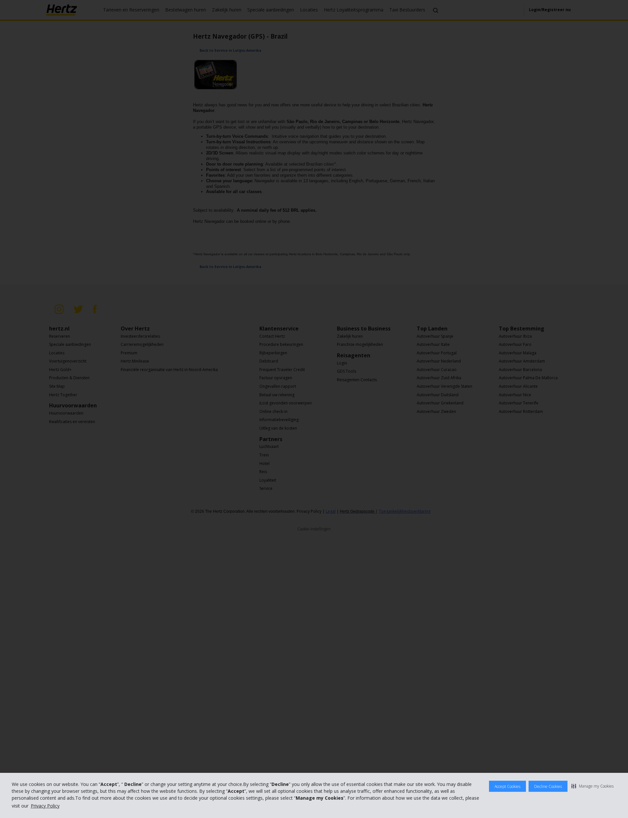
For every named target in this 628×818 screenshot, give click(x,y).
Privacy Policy (45, 806)
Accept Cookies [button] (507, 786)
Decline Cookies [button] (548, 786)
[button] (592, 786)
